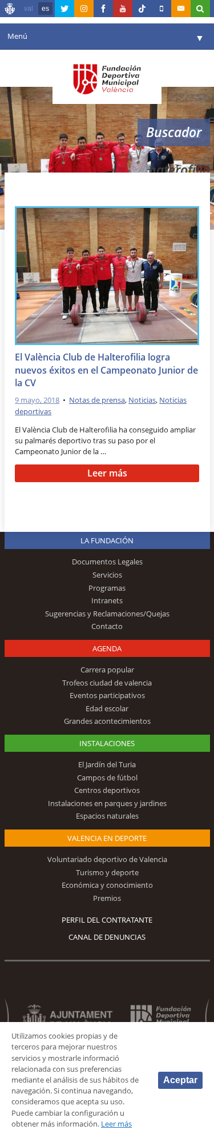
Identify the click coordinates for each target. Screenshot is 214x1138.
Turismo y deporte (107, 872)
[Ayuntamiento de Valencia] (10, 10)
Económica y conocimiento (107, 885)
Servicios (107, 575)
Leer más (107, 473)
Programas (107, 588)
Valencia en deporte (107, 838)
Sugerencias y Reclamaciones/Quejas (107, 613)
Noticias (142, 400)
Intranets (107, 600)
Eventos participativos (107, 695)
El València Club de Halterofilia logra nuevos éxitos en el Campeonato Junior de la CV (106, 370)
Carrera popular (107, 669)
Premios (107, 898)
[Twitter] (64, 8)
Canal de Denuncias (107, 937)
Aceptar (180, 1080)
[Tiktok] (142, 8)
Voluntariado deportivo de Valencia (107, 859)
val (28, 9)
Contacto (107, 626)
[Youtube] (122, 8)
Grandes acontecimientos (107, 721)
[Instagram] (84, 8)
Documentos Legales (107, 561)
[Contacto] (181, 8)
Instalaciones (107, 743)
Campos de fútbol (107, 777)
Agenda (107, 648)
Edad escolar (107, 708)
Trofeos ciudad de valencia (107, 683)
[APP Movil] (161, 8)
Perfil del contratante (107, 920)
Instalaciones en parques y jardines (107, 803)
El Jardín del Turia (107, 764)
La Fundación (107, 540)
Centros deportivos (107, 790)
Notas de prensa (97, 400)
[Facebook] (103, 8)
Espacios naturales (107, 816)
